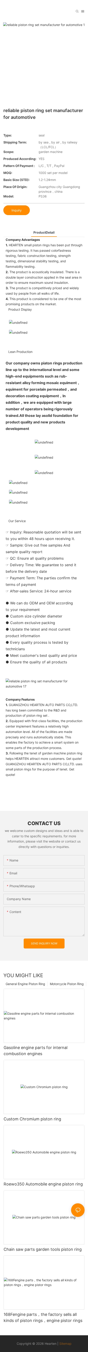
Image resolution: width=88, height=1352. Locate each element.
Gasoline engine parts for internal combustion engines (35, 1050)
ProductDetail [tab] (44, 232)
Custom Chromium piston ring (32, 1119)
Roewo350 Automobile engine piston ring (43, 1184)
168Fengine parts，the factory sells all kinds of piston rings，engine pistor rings (43, 1317)
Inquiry (17, 210)
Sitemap (65, 1343)
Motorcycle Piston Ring (67, 984)
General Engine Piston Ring (25, 984)
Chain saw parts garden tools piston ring (43, 1249)
